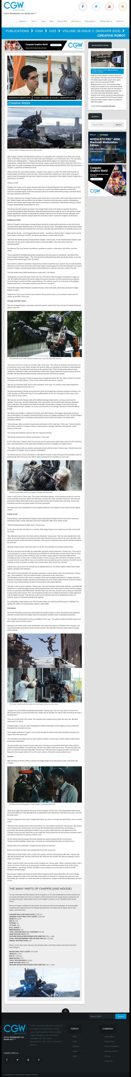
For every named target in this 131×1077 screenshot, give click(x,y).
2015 (53, 31)
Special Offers (62, 21)
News (75, 1041)
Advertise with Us (111, 1051)
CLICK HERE (95, 106)
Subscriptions (110, 1037)
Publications (18, 31)
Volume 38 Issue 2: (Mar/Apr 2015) (91, 31)
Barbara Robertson (19, 98)
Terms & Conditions (112, 1046)
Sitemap (108, 1056)
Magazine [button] (22, 21)
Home (75, 1037)
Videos (43, 21)
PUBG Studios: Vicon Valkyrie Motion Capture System (105, 71)
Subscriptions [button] (90, 21)
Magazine (76, 1046)
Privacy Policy (110, 1041)
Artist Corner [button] (75, 21)
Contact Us (120, 21)
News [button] (33, 21)
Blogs (52, 21)
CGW (39, 31)
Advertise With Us (106, 21)
